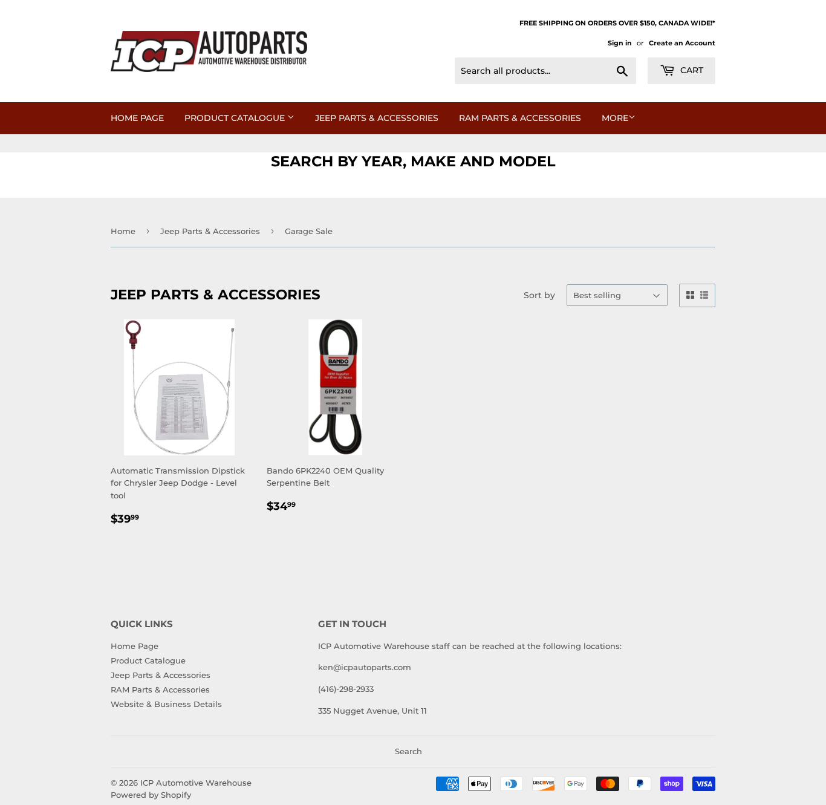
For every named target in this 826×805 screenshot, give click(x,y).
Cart (690, 70)
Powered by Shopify (151, 795)
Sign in (620, 43)
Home (123, 231)
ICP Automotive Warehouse (196, 782)
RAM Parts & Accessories (520, 117)
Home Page (137, 117)
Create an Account (682, 43)
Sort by (539, 295)
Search (408, 751)
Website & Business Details (166, 704)
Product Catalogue (235, 117)
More (615, 117)
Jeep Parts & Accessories (376, 117)
